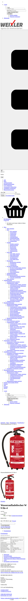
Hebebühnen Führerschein (16, 364)
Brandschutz (13, 246)
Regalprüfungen (14, 325)
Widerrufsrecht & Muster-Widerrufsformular (14, 558)
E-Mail (8, 8)
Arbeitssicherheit (8, 182)
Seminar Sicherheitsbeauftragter (18, 367)
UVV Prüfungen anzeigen (13, 321)
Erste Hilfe (9, 252)
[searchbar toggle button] (3, 172)
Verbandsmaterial (14, 256)
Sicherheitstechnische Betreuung (18, 286)
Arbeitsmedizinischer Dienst (17, 297)
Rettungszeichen (14, 245)
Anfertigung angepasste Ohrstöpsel (18, 346)
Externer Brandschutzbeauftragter (18, 308)
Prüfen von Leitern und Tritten (17, 326)
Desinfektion (13, 270)
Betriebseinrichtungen (12, 274)
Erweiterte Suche (10, 195)
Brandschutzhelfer (14, 314)
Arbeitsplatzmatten (11, 273)
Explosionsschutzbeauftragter (17, 316)
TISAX (12, 379)
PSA (8, 230)
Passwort (9, 10)
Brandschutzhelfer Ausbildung (17, 360)
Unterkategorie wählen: (12, 283)
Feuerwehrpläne (14, 311)
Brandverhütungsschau (15, 315)
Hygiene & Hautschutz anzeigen (18, 267)
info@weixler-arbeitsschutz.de (12, 572)
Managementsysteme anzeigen (14, 371)
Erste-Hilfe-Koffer (14, 255)
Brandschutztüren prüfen (16, 332)
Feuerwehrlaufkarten (15, 312)
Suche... (19, 194)
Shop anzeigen (10, 228)
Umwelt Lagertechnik (15, 277)
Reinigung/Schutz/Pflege (16, 269)
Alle (5, 180)
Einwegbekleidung (14, 272)
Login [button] (5, 4)
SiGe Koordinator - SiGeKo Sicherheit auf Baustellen (17, 299)
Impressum (6, 554)
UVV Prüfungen (8, 185)
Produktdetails (7, 531)
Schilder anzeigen (14, 244)
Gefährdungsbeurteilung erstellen (18, 291)
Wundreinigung (14, 258)
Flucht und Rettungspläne (16, 309)
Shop (5, 181)
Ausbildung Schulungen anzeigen (15, 353)
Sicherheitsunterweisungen (16, 290)
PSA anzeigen (13, 231)
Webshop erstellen (14, 598)
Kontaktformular (8, 556)
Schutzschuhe (13, 241)
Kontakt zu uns (6, 595)
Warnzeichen (13, 248)
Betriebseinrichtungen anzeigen (17, 276)
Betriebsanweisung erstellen (17, 293)
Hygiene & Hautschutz (12, 266)
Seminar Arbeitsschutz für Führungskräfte (16, 358)
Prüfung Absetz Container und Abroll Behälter (17, 334)
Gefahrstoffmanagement (16, 295)
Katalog (6, 382)
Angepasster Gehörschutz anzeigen (15, 342)
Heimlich (3, 501)
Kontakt (12, 382)
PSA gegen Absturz (15, 239)
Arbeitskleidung (14, 237)
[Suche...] (16, 194)
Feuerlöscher (13, 263)
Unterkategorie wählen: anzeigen (18, 284)
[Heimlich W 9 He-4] (7, 500)
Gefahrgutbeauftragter (15, 294)
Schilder (9, 242)
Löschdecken (13, 265)
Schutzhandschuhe (14, 238)
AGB (5, 560)
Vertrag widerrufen (5, 598)
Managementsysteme (9, 189)
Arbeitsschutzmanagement (16, 375)
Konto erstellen (13, 15)
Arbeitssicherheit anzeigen (13, 281)
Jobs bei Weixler (6, 594)
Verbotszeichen (13, 251)
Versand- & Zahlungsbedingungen (12, 557)
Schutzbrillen (13, 232)
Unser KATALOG (6, 591)
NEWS (16, 382)
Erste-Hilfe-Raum (14, 259)
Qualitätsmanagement (15, 377)
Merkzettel (6, 18)
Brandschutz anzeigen (15, 262)
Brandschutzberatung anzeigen (14, 304)
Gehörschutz (13, 234)
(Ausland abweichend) (16, 515)
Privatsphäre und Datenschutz (11, 561)
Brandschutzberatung (9, 184)
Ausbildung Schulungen (10, 188)
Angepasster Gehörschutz (10, 187)
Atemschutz (13, 235)
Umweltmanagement (15, 378)
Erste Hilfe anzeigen (15, 253)
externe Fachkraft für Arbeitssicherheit (15, 288)
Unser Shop (4, 590)
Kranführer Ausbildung (15, 365)
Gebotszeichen (13, 249)
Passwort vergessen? (15, 16)
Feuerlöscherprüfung (15, 330)
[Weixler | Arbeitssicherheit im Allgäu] (12, 29)
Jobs (9, 382)
